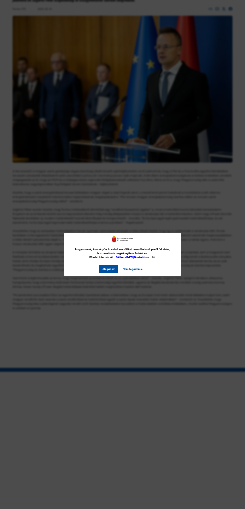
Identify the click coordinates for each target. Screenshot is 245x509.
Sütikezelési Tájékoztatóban (132, 257)
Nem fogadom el (133, 269)
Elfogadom (108, 269)
